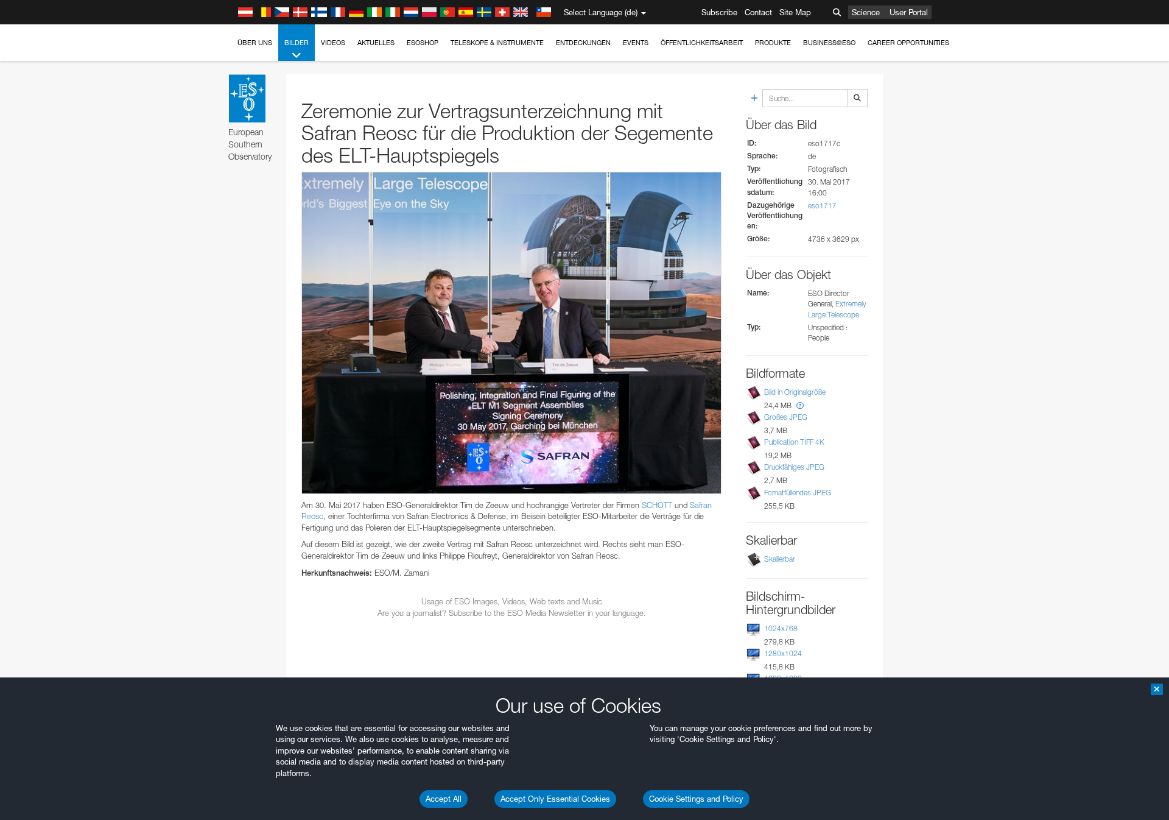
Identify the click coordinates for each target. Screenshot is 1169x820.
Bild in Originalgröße (795, 392)
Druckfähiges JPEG (794, 467)
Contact (758, 12)
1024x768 (781, 628)
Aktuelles (376, 42)
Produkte (773, 42)
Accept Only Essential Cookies (555, 799)
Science (866, 12)
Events (635, 42)
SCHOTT (657, 505)
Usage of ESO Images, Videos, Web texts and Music (511, 601)
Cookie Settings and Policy (696, 799)
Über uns (254, 42)
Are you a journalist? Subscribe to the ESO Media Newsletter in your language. (511, 613)
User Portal (909, 12)
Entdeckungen (583, 42)
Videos (333, 42)
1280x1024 (783, 653)
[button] (800, 405)
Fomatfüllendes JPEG (797, 492)
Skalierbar (779, 559)
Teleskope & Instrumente (497, 42)
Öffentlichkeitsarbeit (702, 42)
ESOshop (422, 42)
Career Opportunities (908, 42)
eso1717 (822, 205)
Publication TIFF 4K (794, 442)
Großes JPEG (785, 417)
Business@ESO (829, 42)
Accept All (444, 799)
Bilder (296, 42)
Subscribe (719, 12)
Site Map (795, 12)
